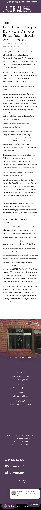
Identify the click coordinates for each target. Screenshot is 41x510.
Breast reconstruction (10, 131)
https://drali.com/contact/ (28, 258)
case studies (23, 210)
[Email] (14, 473)
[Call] (13, 460)
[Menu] (35, 9)
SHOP (29, 358)
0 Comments (18, 43)
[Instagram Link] (24, 482)
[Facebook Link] (19, 482)
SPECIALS (22, 358)
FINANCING (13, 358)
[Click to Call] (12, 3)
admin (18, 46)
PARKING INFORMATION (20, 444)
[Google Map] (20, 425)
